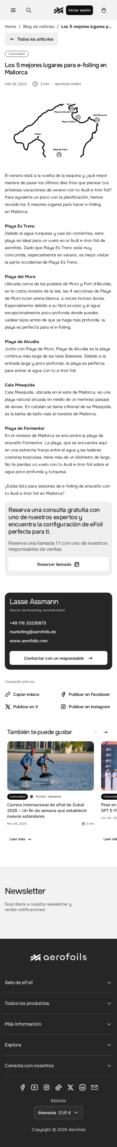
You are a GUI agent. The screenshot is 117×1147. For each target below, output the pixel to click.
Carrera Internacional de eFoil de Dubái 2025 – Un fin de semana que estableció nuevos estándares (47, 810)
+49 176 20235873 (28, 623)
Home (10, 26)
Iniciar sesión (79, 10)
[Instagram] (46, 1087)
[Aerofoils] (58, 961)
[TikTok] (58, 1087)
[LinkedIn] (82, 1087)
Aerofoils (77, 1129)
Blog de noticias (38, 26)
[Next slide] (105, 732)
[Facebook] (22, 1087)
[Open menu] (13, 10)
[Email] (94, 1087)
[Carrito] (104, 10)
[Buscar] (29, 10)
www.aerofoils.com (29, 640)
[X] (70, 1087)
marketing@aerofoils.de (33, 632)
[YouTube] (34, 1087)
